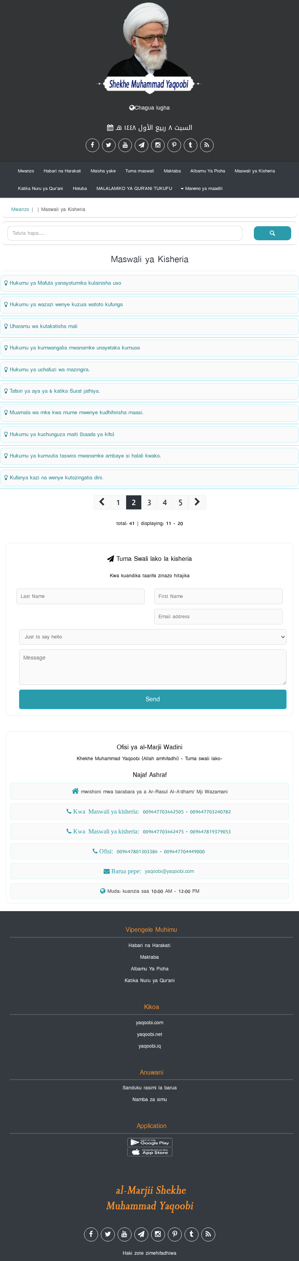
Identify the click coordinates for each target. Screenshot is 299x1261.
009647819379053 (210, 831)
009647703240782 (210, 812)
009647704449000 (184, 851)
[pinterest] (174, 145)
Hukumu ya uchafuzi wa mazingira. (49, 369)
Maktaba (172, 171)
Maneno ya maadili (200, 190)
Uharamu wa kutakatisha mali (42, 326)
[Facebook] (92, 145)
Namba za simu (149, 1099)
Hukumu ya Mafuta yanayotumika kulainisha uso (64, 283)
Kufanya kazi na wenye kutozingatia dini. (56, 477)
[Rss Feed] (207, 145)
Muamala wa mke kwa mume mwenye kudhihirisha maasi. (76, 412)
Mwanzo (26, 171)
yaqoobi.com (149, 1023)
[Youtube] (125, 145)
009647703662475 (163, 831)
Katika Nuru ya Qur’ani (40, 188)
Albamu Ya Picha (207, 171)
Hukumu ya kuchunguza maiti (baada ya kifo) (61, 434)
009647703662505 (163, 812)
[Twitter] (109, 145)
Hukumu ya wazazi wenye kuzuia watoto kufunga (65, 304)
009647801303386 (137, 851)
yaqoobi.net (149, 1034)
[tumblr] (190, 145)
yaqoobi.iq (150, 1046)
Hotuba (80, 188)
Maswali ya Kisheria (255, 171)
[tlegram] (141, 145)
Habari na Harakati (62, 171)
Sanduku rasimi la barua (150, 1088)
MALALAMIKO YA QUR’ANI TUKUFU (134, 188)
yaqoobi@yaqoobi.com (169, 871)
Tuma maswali (139, 171)
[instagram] (158, 145)
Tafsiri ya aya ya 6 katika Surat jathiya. (54, 391)
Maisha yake (103, 171)
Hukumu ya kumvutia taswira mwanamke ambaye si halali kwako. (84, 455)
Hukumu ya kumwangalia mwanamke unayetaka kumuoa (74, 347)
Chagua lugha (152, 108)
